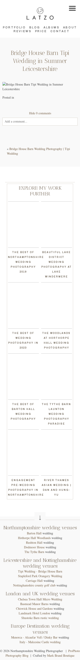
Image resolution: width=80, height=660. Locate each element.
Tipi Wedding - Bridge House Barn (40, 571)
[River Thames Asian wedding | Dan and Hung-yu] (56, 452)
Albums (52, 27)
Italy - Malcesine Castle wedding (40, 642)
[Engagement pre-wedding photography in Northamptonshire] (23, 452)
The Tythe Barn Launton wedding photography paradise (56, 414)
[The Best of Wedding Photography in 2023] (23, 305)
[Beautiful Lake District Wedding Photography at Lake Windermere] (56, 224)
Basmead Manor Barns (34, 604)
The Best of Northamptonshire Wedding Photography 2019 (26, 262)
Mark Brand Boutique (60, 655)
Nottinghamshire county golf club (34, 585)
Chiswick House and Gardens (34, 608)
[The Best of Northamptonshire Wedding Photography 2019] (23, 224)
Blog (34, 27)
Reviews (23, 31)
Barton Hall (34, 533)
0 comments (40, 113)
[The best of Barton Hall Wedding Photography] (23, 376)
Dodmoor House (34, 547)
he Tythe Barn (35, 552)
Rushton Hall (34, 542)
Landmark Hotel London (34, 613)
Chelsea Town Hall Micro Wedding (40, 599)
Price (41, 31)
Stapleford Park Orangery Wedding (40, 576)
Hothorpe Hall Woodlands (34, 538)
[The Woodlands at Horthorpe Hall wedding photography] (56, 305)
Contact (60, 31)
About (70, 27)
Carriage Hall (34, 580)
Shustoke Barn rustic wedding (40, 618)
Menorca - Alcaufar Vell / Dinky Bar (34, 637)
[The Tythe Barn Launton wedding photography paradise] (56, 376)
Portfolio (14, 27)
